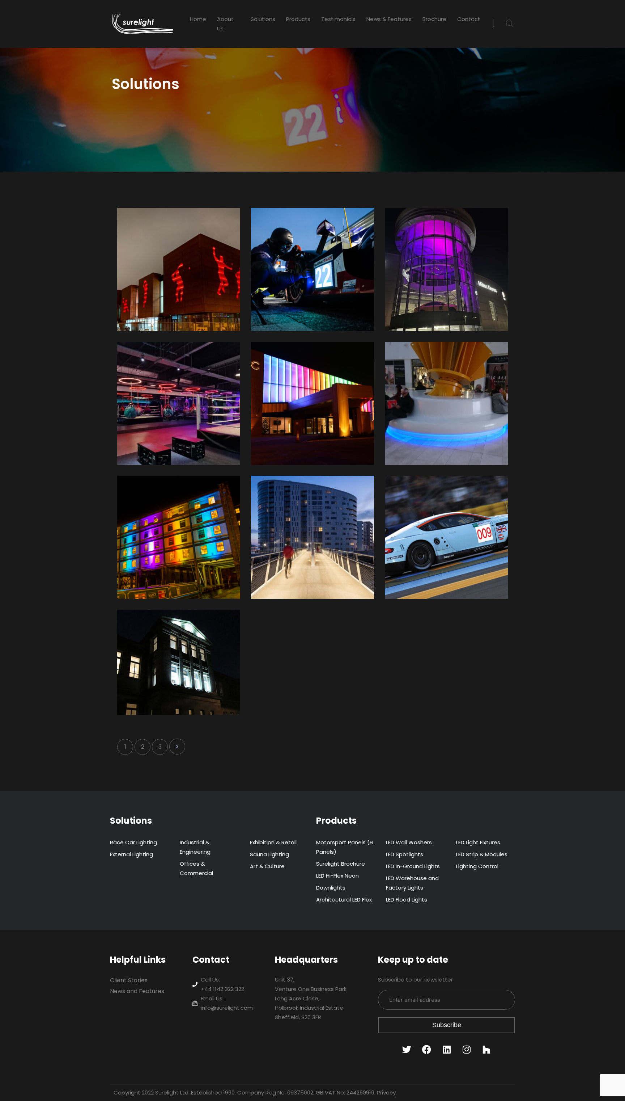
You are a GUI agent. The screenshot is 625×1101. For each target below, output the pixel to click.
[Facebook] (427, 1050)
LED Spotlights (404, 854)
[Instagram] (467, 1050)
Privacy (386, 1092)
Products (298, 19)
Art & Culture (267, 866)
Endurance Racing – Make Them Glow (446, 503)
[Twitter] (407, 1050)
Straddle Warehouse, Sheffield (170, 503)
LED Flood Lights (406, 899)
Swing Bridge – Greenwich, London (299, 503)
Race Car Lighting (133, 842)
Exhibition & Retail (273, 842)
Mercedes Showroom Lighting (437, 235)
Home (198, 19)
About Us (225, 23)
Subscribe (446, 1025)
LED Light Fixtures (478, 842)
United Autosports (298, 231)
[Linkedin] (447, 1050)
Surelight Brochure (340, 863)
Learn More (147, 314)
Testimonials (338, 19)
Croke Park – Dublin (167, 231)
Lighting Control (477, 866)
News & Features (389, 19)
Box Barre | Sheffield (167, 365)
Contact (468, 19)
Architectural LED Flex (344, 899)
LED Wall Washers (409, 842)
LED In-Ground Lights (413, 866)
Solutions (263, 19)
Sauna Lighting (269, 854)
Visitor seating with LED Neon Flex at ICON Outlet (443, 369)
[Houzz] (486, 1050)
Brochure (434, 19)
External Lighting (131, 854)
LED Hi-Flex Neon (337, 875)
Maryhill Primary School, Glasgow (174, 637)
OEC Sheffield (289, 365)
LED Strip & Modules (481, 854)
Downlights (330, 887)
